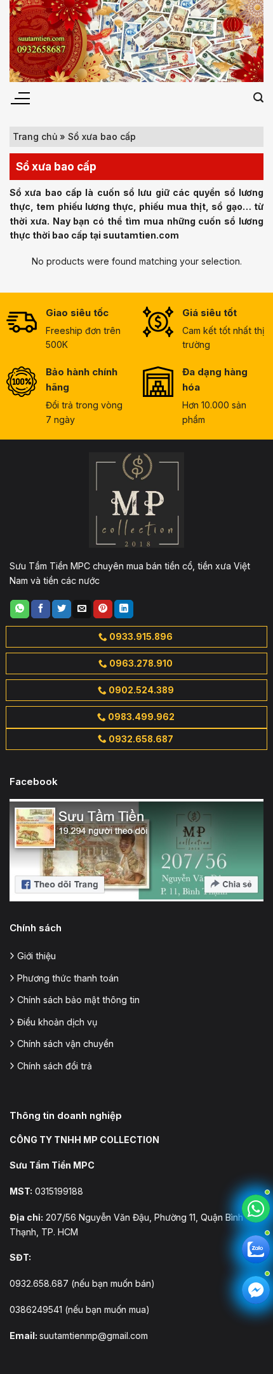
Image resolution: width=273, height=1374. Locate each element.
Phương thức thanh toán (68, 978)
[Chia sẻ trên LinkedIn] (123, 609)
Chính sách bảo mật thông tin (78, 999)
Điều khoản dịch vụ (57, 1022)
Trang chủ (35, 136)
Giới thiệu (36, 955)
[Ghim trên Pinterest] (102, 609)
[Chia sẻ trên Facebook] (40, 609)
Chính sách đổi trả (54, 1065)
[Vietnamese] (236, 97)
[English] (219, 97)
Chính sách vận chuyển (65, 1043)
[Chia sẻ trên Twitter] (61, 609)
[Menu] (20, 98)
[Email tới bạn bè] (81, 609)
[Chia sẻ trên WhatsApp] (19, 609)
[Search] (258, 97)
